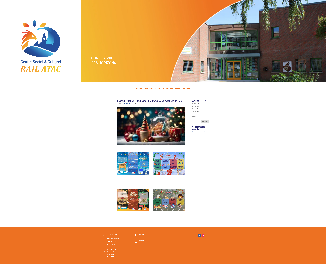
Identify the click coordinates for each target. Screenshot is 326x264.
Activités (158, 88)
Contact (178, 88)
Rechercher (205, 121)
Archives (186, 88)
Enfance (132, 104)
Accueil (139, 88)
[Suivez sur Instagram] (203, 235)
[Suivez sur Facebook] (199, 235)
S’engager (169, 88)
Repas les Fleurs (196, 108)
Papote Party (195, 103)
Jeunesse (137, 104)
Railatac (121, 104)
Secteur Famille (196, 106)
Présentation (148, 88)
